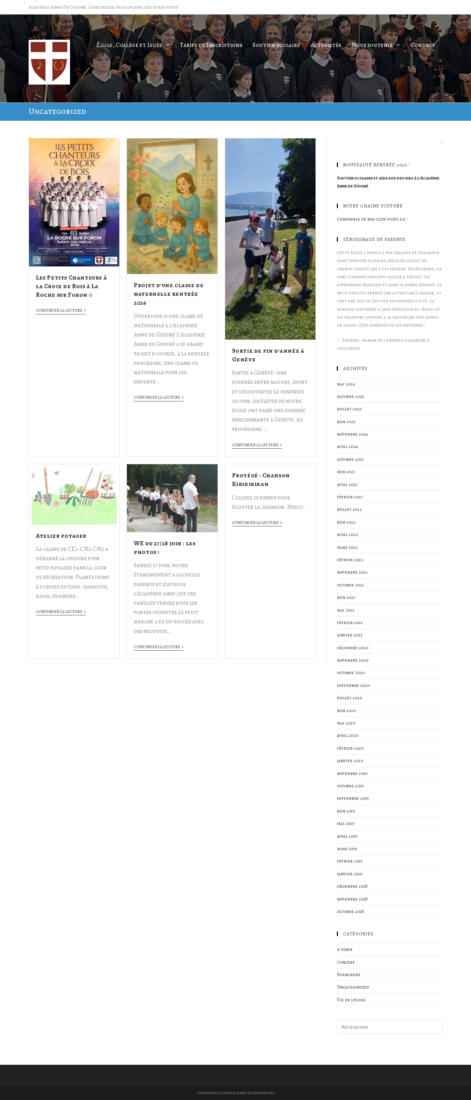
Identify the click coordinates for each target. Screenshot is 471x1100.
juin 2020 (346, 710)
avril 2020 (347, 735)
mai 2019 (345, 823)
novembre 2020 (352, 660)
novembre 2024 (352, 434)
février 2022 (350, 560)
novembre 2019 (352, 773)
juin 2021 (346, 597)
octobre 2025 (350, 396)
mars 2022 (347, 547)
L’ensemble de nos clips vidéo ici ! (372, 219)
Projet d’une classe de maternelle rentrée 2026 (168, 293)
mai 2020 (346, 723)
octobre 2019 (350, 786)
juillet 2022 (349, 509)
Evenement (349, 974)
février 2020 (350, 748)
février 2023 (350, 497)
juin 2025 (346, 422)
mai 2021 (345, 610)
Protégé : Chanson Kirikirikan (261, 479)
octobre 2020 (350, 672)
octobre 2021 (350, 585)
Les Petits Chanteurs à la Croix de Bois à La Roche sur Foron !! (71, 286)
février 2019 (350, 861)
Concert (346, 962)
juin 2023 (346, 472)
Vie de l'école (351, 1000)
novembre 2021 (352, 572)
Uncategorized (353, 987)
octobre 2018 (350, 911)
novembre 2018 (352, 899)
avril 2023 (347, 484)
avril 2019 (347, 836)
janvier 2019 (349, 874)
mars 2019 (347, 848)
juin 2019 (346, 811)
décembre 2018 (352, 886)
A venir (344, 949)
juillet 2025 (349, 409)
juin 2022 (346, 522)
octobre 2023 (350, 459)
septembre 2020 (353, 685)
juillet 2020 (349, 698)
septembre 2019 (353, 798)
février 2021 (350, 622)
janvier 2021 (349, 635)
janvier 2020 (350, 760)
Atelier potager (61, 536)
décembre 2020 (352, 648)
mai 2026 (346, 384)
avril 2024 (347, 446)
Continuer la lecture (59, 310)
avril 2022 (347, 534)
